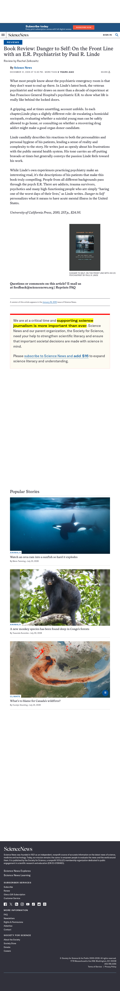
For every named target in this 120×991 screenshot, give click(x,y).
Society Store (10, 943)
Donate (7, 947)
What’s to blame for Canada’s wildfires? (35, 701)
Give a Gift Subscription (14, 894)
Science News (23, 68)
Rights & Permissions (13, 922)
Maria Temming (19, 561)
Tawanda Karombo (21, 633)
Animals (15, 552)
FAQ (6, 914)
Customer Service (12, 898)
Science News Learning (17, 875)
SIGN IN (107, 35)
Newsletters (9, 918)
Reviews (13, 42)
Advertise (8, 926)
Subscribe (8, 887)
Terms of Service (95, 966)
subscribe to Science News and (56, 356)
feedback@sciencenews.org (33, 287)
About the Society (12, 939)
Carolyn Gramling (20, 705)
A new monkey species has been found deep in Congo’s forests (49, 629)
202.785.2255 (110, 964)
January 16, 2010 (50, 302)
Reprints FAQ (65, 287)
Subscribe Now (83, 27)
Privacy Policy (110, 966)
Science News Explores (17, 870)
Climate (15, 696)
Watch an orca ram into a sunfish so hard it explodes (44, 557)
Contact (7, 929)
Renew (7, 890)
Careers (7, 951)
